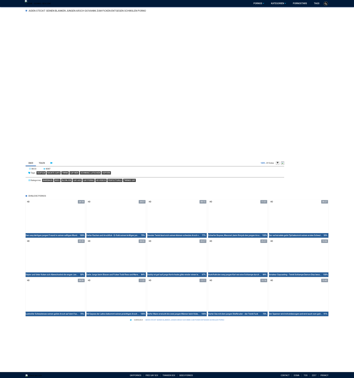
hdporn (106, 173)
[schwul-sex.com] (38, 3)
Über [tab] (30, 163)
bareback (48, 180)
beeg (57, 180)
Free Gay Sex (152, 375)
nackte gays (53, 173)
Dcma (296, 375)
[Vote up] (277, 163)
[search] (326, 4)
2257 (314, 375)
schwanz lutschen (90, 173)
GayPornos (135, 375)
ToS (306, 375)
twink (65, 173)
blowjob (66, 180)
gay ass (77, 180)
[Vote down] (282, 163)
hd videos (101, 180)
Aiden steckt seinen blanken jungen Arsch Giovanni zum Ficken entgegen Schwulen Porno (184, 320)
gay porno (88, 180)
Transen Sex (168, 375)
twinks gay (129, 180)
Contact (285, 375)
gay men (74, 173)
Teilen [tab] (42, 163)
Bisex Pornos (186, 375)
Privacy (324, 375)
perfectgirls (115, 180)
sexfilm (41, 173)
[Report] (51, 163)
